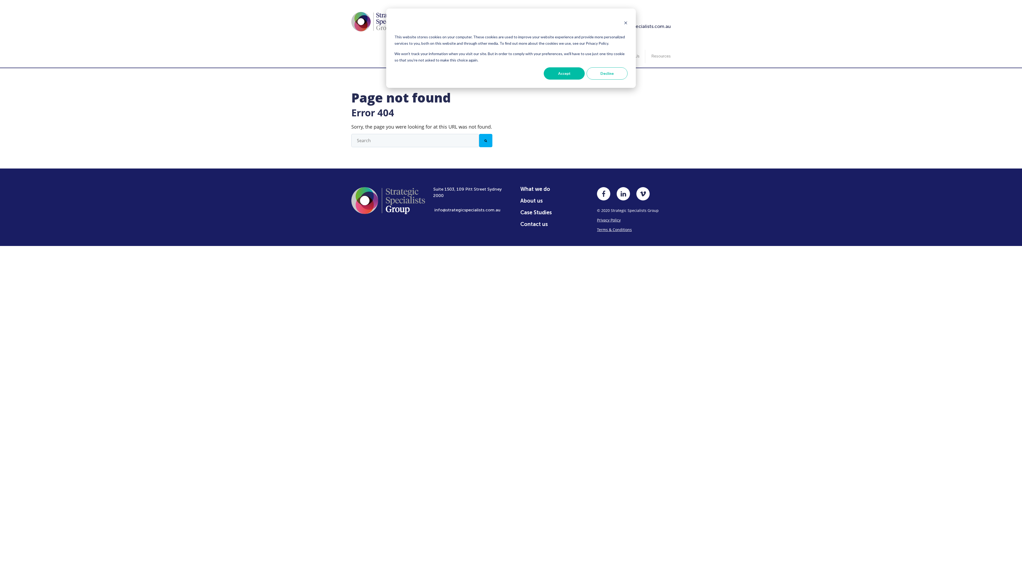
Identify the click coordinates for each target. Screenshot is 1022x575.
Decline (607, 73)
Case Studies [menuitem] (536, 212)
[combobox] (415, 140)
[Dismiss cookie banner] (626, 23)
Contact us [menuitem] (534, 224)
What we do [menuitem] (535, 189)
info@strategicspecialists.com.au (467, 209)
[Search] (485, 140)
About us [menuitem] (531, 201)
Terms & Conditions (614, 229)
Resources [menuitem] (661, 56)
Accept (564, 73)
